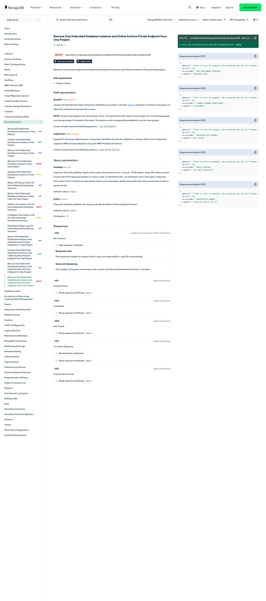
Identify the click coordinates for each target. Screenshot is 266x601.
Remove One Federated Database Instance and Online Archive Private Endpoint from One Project (25, 281)
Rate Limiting (11, 44)
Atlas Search (10, 74)
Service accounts (65, 61)
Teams (7, 424)
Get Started (250, 7)
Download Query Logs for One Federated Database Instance (25, 228)
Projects (8, 388)
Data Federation (12, 122)
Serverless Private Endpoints (18, 414)
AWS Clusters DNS (13, 85)
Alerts (7, 69)
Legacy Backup (12, 330)
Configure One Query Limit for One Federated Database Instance (25, 218)
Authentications (12, 39)
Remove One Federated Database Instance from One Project (25, 164)
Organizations (11, 361)
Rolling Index (11, 398)
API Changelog (237, 19)
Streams (8, 419)
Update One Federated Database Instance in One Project (25, 174)
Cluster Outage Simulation (18, 106)
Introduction (10, 33)
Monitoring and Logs (14, 346)
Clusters (8, 111)
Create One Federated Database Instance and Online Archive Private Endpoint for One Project (25, 254)
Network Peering (12, 351)
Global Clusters (12, 314)
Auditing (8, 80)
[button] (201, 7)
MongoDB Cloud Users (15, 341)
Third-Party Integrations (16, 430)
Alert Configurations (14, 64)
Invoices (8, 320)
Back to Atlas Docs (212, 19)
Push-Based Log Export (16, 393)
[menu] (23, 20)
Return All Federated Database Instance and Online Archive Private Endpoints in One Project (25, 240)
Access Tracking (12, 59)
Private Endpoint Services (17, 372)
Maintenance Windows (16, 335)
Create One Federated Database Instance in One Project (25, 142)
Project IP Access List (15, 382)
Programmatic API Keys (16, 377)
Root (6, 403)
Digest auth (85, 61)
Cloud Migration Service (16, 95)
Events (7, 304)
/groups (131, 104)
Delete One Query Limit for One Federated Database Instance (25, 207)
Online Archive (11, 356)
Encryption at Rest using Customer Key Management (18, 297)
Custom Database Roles (16, 116)
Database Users (12, 291)
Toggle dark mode (255, 20)
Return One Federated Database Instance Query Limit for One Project (25, 196)
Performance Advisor (15, 367)
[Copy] (255, 38)
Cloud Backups (12, 90)
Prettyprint (59, 216)
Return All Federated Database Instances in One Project (25, 131)
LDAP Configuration (14, 325)
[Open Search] (189, 7)
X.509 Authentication (15, 435)
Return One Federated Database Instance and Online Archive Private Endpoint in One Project (25, 267)
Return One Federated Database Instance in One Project (25, 153)
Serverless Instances (14, 409)
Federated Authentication (17, 309)
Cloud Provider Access (15, 101)
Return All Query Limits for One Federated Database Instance (25, 185)
